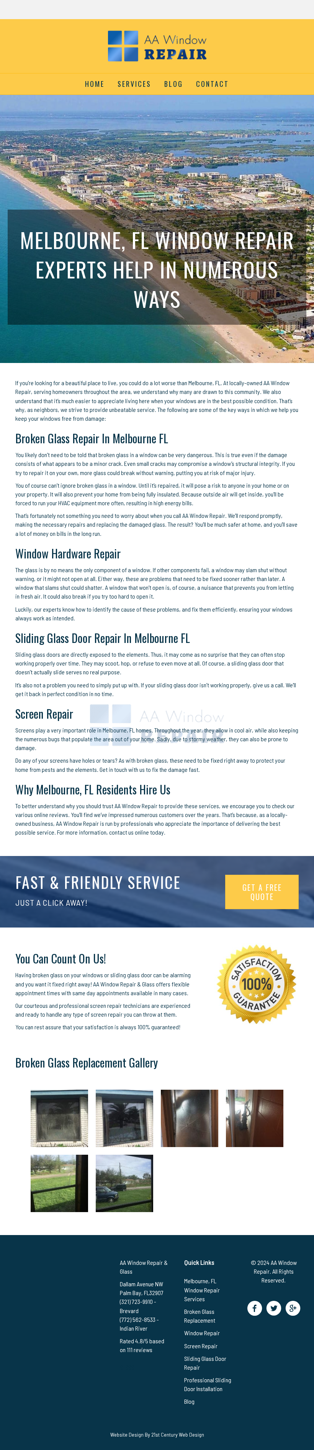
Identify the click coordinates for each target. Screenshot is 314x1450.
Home (95, 84)
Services (134, 84)
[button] (254, 1308)
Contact (212, 84)
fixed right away (230, 760)
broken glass (113, 454)
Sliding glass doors (37, 654)
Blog (173, 84)
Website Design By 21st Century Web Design (157, 1434)
